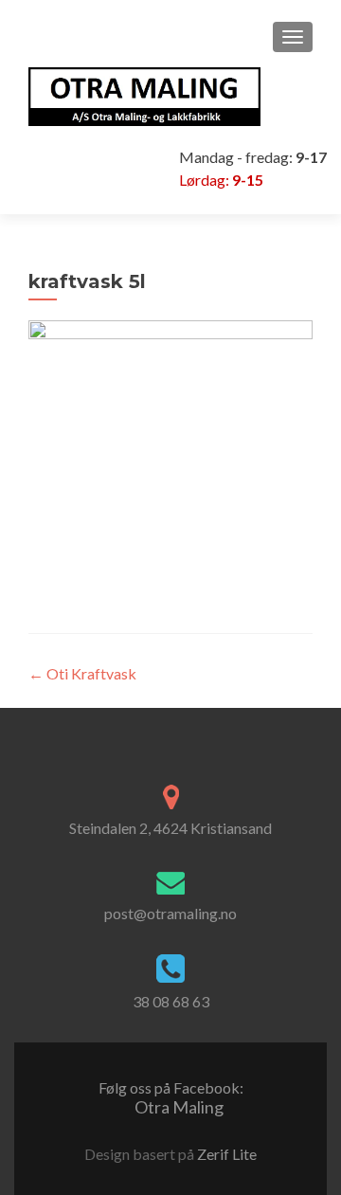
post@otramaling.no (170, 913)
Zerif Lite (227, 1154)
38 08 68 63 (171, 1001)
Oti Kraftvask (82, 673)
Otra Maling (171, 1097)
